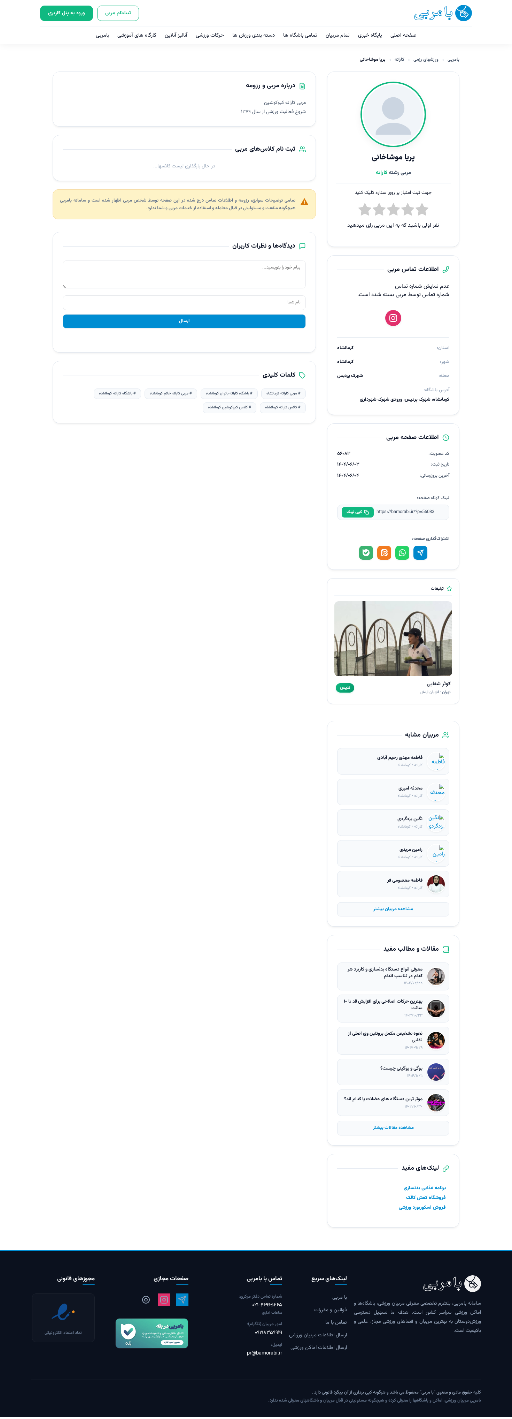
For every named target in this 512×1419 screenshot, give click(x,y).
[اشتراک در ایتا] (384, 553)
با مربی (339, 1297)
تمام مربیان (338, 35)
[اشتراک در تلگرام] (420, 553)
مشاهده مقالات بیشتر (393, 1127)
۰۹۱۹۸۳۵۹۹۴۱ (268, 1333)
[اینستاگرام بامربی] (164, 1299)
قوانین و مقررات (330, 1310)
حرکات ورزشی (210, 35)
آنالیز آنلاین (176, 35)
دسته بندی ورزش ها (253, 35)
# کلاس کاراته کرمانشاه (283, 407)
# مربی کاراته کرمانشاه (283, 394)
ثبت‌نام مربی (118, 13)
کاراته (399, 59)
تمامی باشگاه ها (300, 35)
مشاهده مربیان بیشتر (393, 909)
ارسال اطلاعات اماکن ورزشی (318, 1348)
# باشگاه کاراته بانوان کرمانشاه (229, 394)
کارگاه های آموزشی (136, 35)
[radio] (364, 211)
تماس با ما (336, 1323)
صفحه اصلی (403, 35)
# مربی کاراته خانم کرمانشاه (171, 394)
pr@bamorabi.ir (264, 1353)
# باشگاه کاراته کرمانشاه (117, 394)
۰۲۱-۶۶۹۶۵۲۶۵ (267, 1305)
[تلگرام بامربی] (182, 1299)
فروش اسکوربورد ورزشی (422, 1208)
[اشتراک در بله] (366, 553)
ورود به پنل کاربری (66, 13)
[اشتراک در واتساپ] (402, 553)
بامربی (102, 35)
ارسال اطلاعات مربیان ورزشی (318, 1335)
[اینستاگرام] (393, 318)
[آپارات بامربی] (146, 1299)
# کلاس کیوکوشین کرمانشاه (229, 407)
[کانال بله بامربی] (145, 1333)
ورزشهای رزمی (426, 59)
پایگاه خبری (370, 35)
